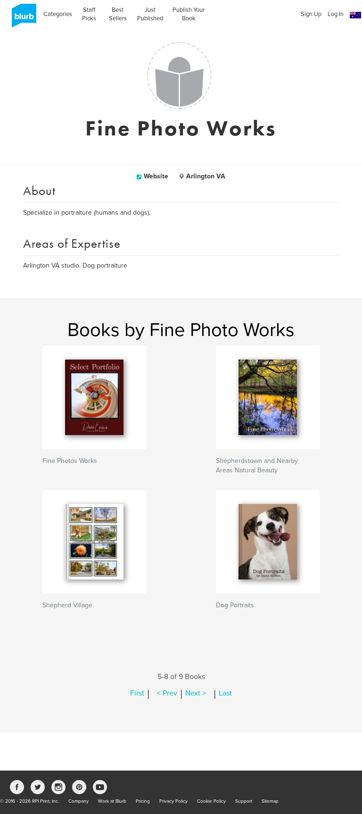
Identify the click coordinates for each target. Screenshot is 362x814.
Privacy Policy (173, 801)
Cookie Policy (211, 801)
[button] (355, 15)
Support (243, 801)
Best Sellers (118, 14)
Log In (336, 14)
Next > (195, 693)
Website (156, 176)
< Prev (167, 693)
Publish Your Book (189, 14)
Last (225, 693)
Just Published (150, 14)
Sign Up (311, 14)
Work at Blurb (112, 801)
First (137, 693)
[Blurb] (21, 19)
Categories (57, 14)
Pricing (143, 801)
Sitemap (270, 801)
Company (78, 801)
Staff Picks (89, 14)
